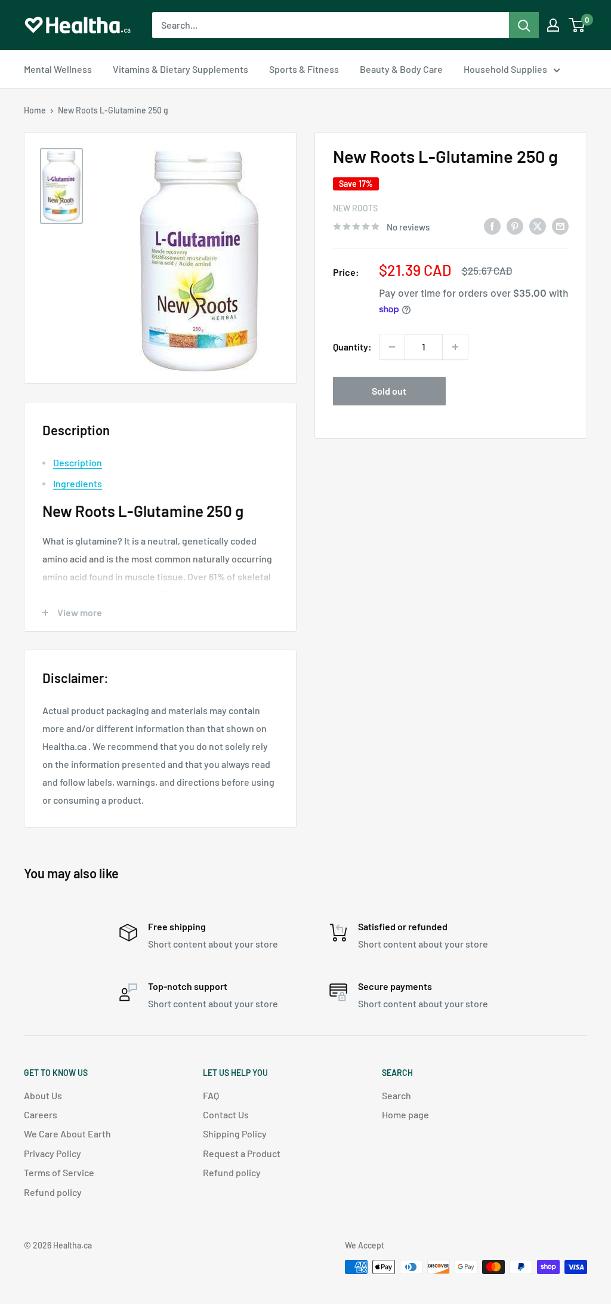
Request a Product (241, 1153)
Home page (405, 1114)
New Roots (355, 208)
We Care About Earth (67, 1133)
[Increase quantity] (455, 346)
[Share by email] (560, 225)
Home (35, 110)
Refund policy (53, 1192)
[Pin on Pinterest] (515, 225)
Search (396, 1095)
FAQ (211, 1095)
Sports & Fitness (304, 69)
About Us (43, 1095)
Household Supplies (505, 69)
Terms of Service (59, 1172)
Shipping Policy (235, 1133)
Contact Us (226, 1114)
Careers (40, 1114)
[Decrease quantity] (392, 346)
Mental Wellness (58, 69)
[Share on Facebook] (492, 225)
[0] (577, 25)
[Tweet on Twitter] (537, 225)
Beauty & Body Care (401, 69)
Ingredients (77, 483)
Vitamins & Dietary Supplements (180, 69)
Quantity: (352, 346)
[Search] (524, 25)
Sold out (389, 390)
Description (77, 462)
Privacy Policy (52, 1153)
